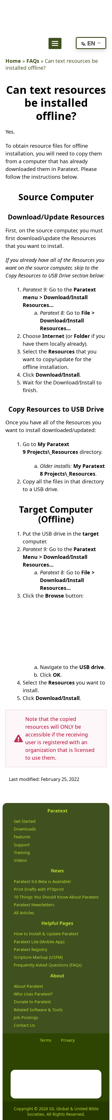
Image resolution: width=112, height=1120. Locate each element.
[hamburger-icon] (55, 43)
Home (13, 60)
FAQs (32, 60)
